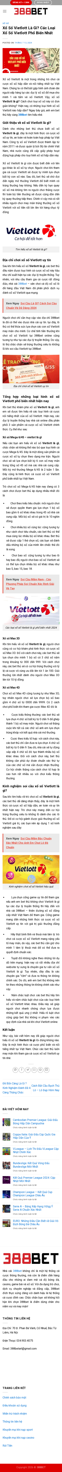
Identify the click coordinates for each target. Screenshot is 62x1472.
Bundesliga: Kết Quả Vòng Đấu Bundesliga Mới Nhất (31, 1165)
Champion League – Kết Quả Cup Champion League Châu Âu (32, 1193)
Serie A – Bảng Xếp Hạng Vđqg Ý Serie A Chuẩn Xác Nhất (33, 1208)
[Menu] (5, 11)
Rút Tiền (7, 1445)
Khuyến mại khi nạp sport (18, 1429)
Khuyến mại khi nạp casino (18, 1437)
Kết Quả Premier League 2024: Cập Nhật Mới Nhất (34, 1179)
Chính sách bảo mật (14, 1397)
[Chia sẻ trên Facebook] (21, 1070)
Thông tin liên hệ (12, 1421)
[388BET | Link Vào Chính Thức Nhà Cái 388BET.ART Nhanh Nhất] (31, 11)
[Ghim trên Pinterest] (40, 1070)
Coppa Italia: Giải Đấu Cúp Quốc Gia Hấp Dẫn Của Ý (34, 1136)
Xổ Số (6, 23)
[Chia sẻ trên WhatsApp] (15, 1070)
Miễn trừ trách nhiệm (15, 1413)
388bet (22, 283)
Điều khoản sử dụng (15, 1405)
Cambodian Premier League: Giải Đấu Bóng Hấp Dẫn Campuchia (35, 1121)
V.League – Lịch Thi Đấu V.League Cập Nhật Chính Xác (36, 1150)
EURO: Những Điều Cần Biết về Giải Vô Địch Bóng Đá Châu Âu (35, 1222)
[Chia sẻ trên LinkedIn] (46, 1070)
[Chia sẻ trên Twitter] (28, 1070)
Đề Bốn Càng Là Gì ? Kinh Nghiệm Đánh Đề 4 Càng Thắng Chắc (16, 1088)
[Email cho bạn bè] (34, 1070)
